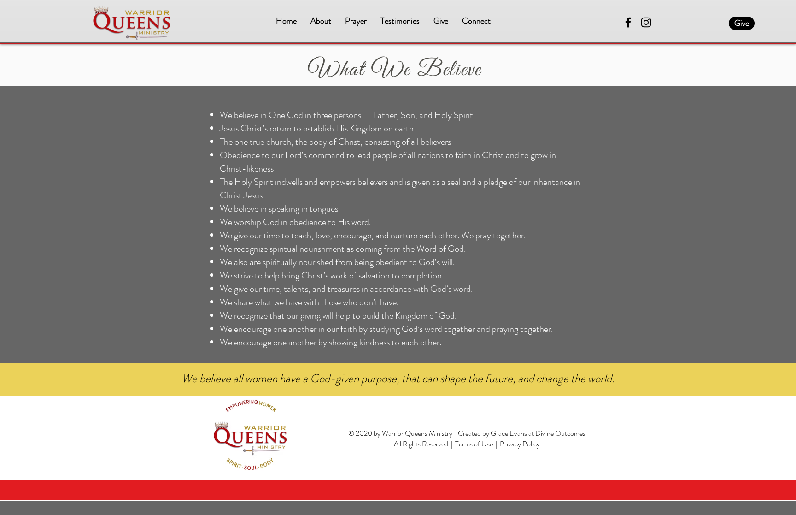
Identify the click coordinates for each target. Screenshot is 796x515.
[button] (321, 21)
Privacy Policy (520, 443)
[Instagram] (646, 22)
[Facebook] (628, 22)
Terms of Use (474, 443)
